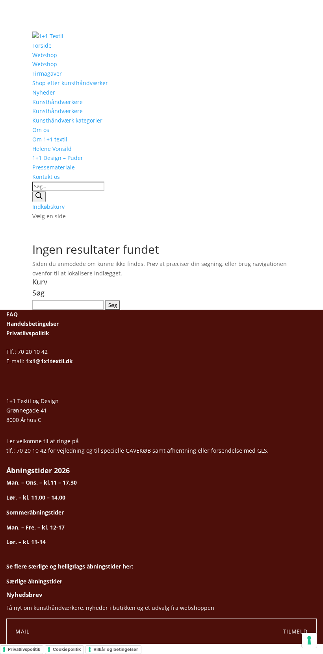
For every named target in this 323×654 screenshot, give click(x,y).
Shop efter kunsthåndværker (70, 83)
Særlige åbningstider (34, 581)
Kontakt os (46, 176)
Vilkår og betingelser (115, 649)
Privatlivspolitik (27, 333)
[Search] (39, 196)
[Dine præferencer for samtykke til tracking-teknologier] (309, 640)
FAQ (12, 314)
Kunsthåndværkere (57, 102)
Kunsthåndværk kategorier (67, 120)
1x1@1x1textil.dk (49, 361)
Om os (40, 130)
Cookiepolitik (67, 649)
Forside (42, 45)
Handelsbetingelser (32, 323)
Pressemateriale (53, 167)
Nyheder (43, 92)
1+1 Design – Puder (57, 158)
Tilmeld (295, 631)
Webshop (44, 55)
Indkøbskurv (48, 206)
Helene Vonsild (52, 148)
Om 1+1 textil (49, 139)
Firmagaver (47, 73)
